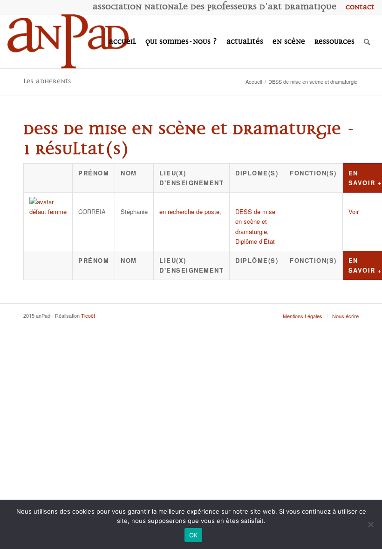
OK (193, 535)
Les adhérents (47, 81)
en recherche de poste (189, 211)
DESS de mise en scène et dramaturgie (255, 221)
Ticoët (88, 315)
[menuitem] (358, 7)
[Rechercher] (367, 41)
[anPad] (68, 41)
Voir (353, 211)
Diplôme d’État (255, 241)
